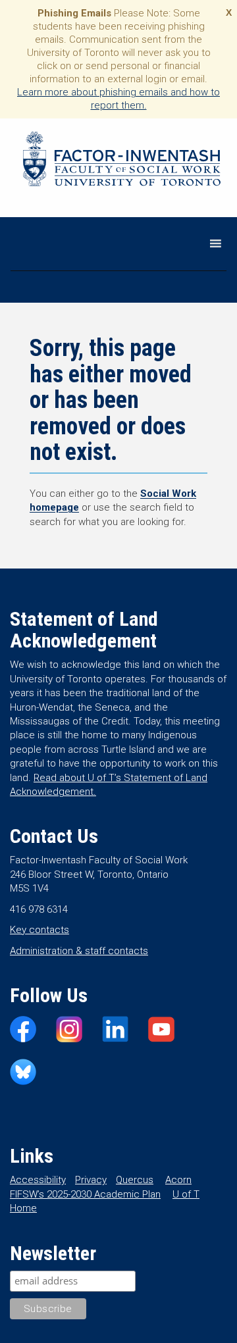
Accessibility (38, 1180)
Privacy (91, 1180)
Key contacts (39, 930)
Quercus (134, 1180)
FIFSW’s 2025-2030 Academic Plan (85, 1194)
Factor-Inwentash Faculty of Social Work (122, 161)
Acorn (178, 1180)
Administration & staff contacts (79, 951)
